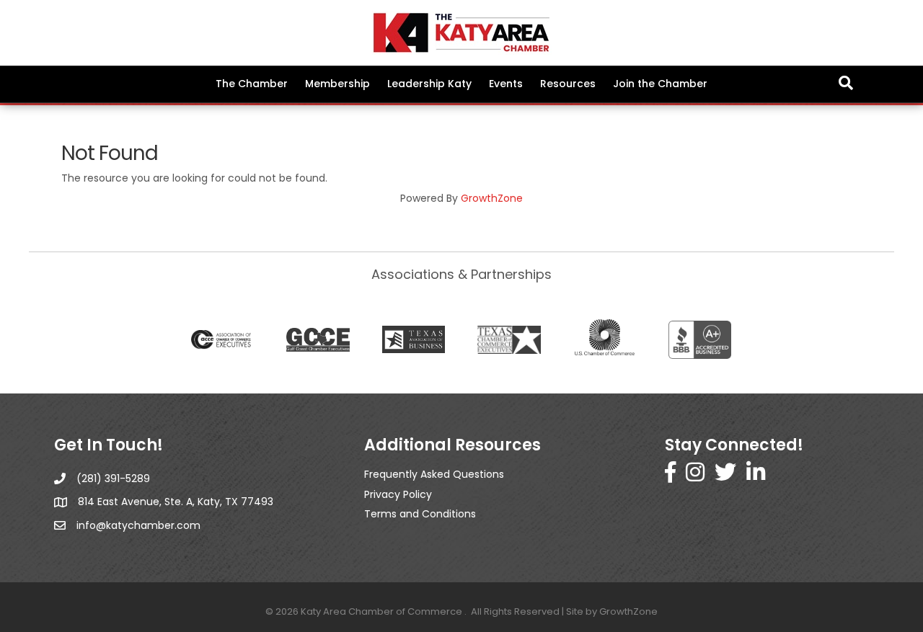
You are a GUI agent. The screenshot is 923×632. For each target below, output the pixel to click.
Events (506, 83)
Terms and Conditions (420, 514)
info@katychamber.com (138, 525)
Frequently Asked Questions (434, 474)
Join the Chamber (660, 83)
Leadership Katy (429, 83)
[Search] (846, 83)
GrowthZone (492, 198)
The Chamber (252, 83)
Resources (568, 83)
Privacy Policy (398, 494)
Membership (337, 83)
